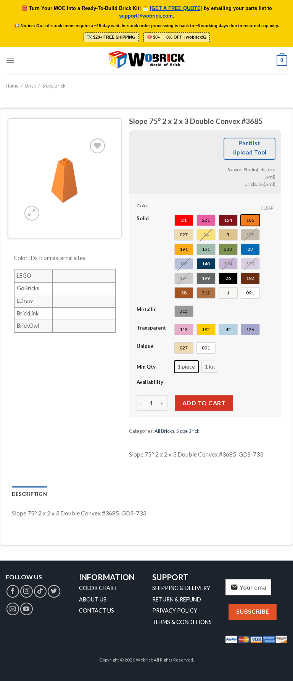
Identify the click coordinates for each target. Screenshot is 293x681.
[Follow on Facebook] (12, 591)
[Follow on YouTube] (26, 609)
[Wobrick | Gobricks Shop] (146, 60)
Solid (143, 218)
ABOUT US (92, 599)
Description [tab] (29, 494)
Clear (267, 207)
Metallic (146, 309)
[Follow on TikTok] (40, 591)
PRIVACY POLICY (174, 610)
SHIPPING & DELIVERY (181, 588)
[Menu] (10, 60)
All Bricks (164, 431)
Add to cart (203, 402)
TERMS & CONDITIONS (182, 622)
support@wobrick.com (146, 16)
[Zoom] (31, 213)
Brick (30, 86)
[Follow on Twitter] (54, 591)
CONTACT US (96, 610)
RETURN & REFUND (176, 599)
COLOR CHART (98, 588)
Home (12, 86)
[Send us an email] (12, 609)
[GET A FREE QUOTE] (176, 8)
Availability (150, 382)
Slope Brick (54, 86)
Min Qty (146, 367)
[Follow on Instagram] (26, 591)
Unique (145, 346)
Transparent (151, 328)
